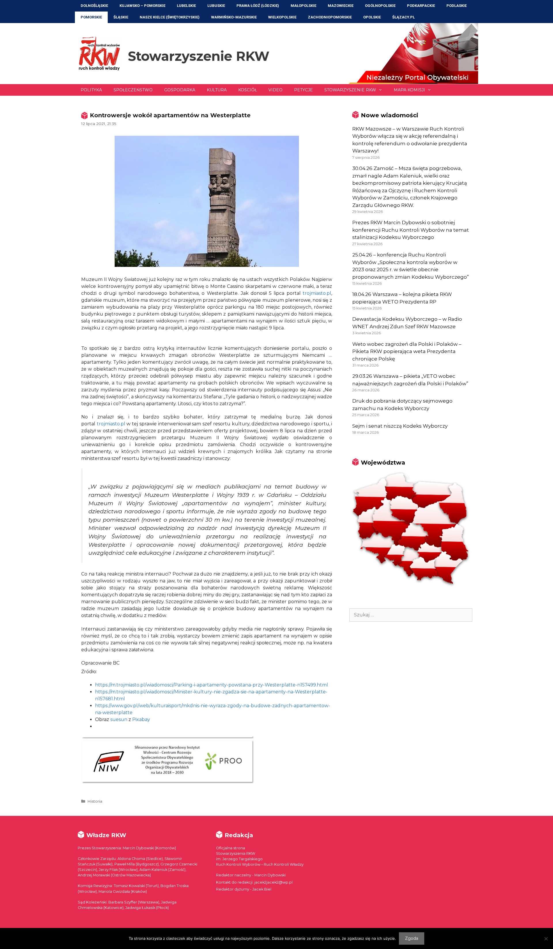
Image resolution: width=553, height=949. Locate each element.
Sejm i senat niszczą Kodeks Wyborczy (400, 426)
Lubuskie (216, 5)
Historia (94, 801)
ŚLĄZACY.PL (403, 17)
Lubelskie (186, 5)
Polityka (91, 90)
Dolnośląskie (94, 5)
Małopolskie (303, 5)
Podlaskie (456, 5)
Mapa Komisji (409, 90)
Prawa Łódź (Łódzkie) (257, 5)
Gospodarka (179, 90)
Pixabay (141, 719)
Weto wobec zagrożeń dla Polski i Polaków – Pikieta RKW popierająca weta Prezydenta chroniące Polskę (406, 351)
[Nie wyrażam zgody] (546, 939)
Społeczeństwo (133, 90)
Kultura (217, 90)
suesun (118, 719)
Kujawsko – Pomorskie (142, 5)
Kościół (247, 90)
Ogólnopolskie (380, 5)
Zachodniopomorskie (330, 17)
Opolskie (372, 17)
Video (275, 90)
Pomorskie (91, 17)
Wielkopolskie (282, 17)
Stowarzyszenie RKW (198, 56)
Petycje (303, 90)
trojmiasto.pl (317, 293)
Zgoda (411, 938)
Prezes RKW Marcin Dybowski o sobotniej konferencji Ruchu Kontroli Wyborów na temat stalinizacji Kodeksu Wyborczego (410, 230)
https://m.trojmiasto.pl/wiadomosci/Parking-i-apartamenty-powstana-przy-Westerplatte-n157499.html (211, 685)
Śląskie (120, 17)
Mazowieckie (340, 5)
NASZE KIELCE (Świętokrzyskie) (170, 17)
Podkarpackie (421, 5)
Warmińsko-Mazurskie (234, 17)
